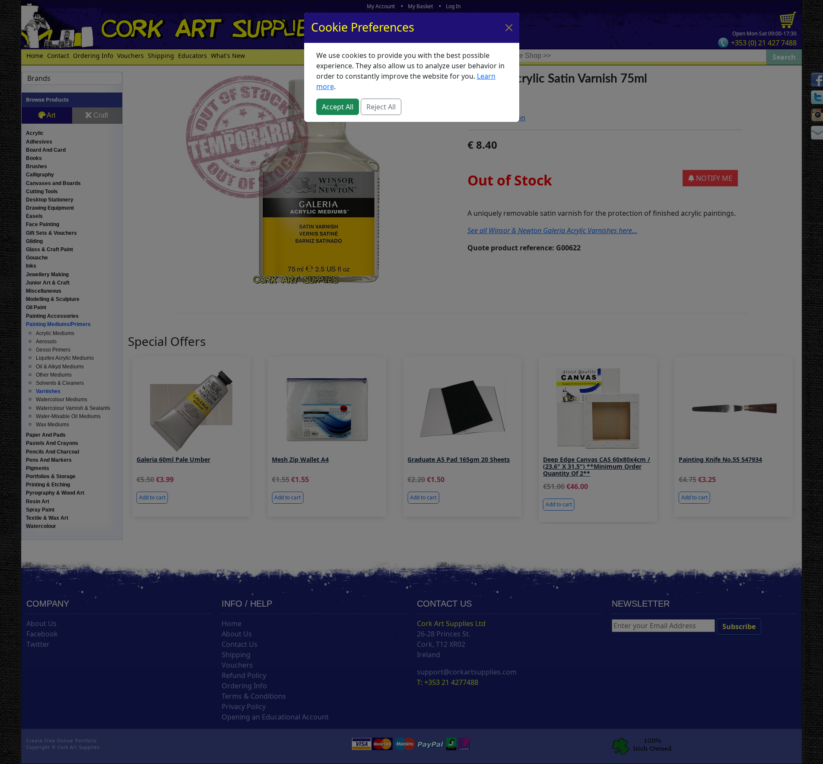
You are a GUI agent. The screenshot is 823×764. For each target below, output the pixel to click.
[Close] (509, 28)
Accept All (337, 107)
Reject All (381, 107)
